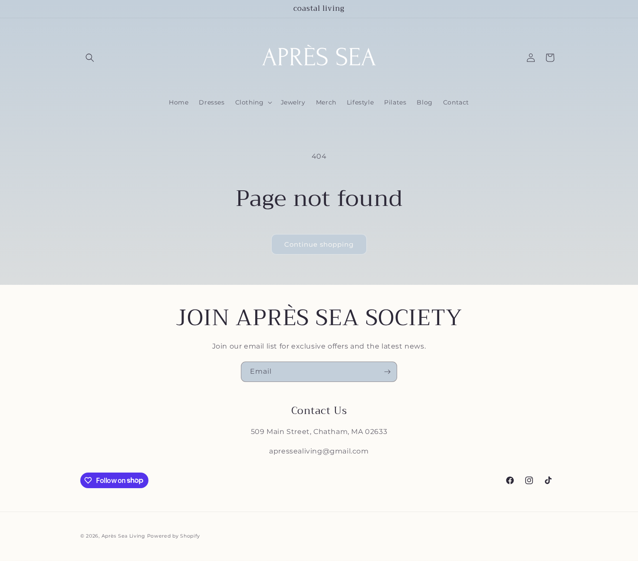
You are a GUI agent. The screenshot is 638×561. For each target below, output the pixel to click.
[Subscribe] (387, 372)
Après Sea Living (123, 536)
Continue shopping (319, 244)
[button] (89, 57)
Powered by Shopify (174, 536)
